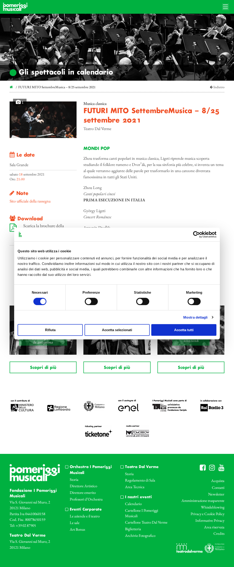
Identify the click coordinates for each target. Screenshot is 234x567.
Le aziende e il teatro (85, 516)
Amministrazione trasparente (202, 500)
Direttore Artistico (83, 485)
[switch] (91, 301)
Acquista (217, 480)
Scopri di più (43, 367)
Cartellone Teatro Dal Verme (146, 522)
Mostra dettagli (195, 317)
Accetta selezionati (117, 330)
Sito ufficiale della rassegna (30, 201)
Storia (74, 479)
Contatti (218, 487)
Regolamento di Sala (140, 480)
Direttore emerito (83, 492)
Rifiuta (50, 330)
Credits (218, 533)
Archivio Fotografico (140, 535)
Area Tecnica (134, 486)
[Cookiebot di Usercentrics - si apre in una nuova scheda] (196, 234)
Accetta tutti (184, 330)
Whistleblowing (212, 507)
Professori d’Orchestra (86, 499)
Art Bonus (77, 529)
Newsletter (216, 494)
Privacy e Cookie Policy (207, 513)
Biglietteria (133, 528)
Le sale (75, 522)
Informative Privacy (209, 520)
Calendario (133, 503)
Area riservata (214, 527)
